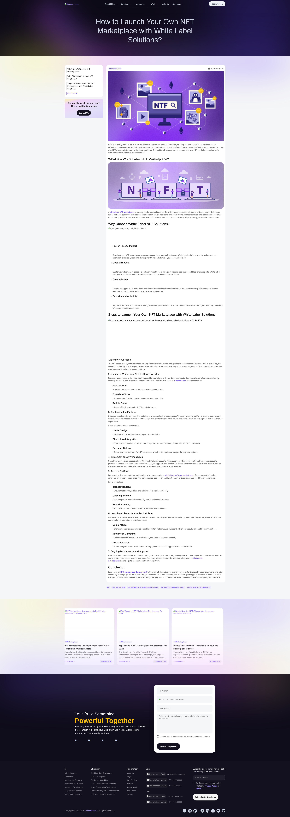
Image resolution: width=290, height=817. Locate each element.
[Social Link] (184, 811)
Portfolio (130, 784)
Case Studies (132, 780)
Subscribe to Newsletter (205, 797)
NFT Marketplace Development (103, 794)
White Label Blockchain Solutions (103, 784)
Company (176, 4)
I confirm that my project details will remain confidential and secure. (185, 736)
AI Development (71, 773)
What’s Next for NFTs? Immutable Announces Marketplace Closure (143, 647)
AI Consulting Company (73, 780)
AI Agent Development (73, 791)
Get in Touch (217, 4)
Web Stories (131, 791)
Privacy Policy (211, 786)
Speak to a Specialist (168, 746)
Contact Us (84, 113)
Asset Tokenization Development (103, 787)
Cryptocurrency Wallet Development (105, 791)
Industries (140, 4)
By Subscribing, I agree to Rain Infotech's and (209, 786)
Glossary (130, 794)
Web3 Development (98, 777)
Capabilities (110, 4)
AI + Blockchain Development (102, 773)
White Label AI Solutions (74, 784)
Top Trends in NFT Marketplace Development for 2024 (90, 647)
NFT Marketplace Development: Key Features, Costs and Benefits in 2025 (198, 647)
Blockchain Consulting (99, 780)
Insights (165, 4)
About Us (130, 773)
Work (153, 4)
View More (70, 661)
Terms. (199, 789)
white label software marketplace (179, 475)
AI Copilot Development (74, 794)
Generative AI (70, 777)
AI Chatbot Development (74, 787)
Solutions (125, 4)
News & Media (132, 787)
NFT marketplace (179, 381)
